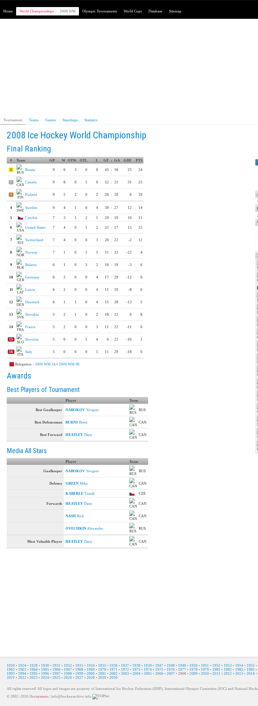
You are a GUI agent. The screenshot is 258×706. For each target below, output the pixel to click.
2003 (125, 673)
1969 (91, 669)
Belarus (31, 265)
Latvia (30, 290)
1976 (171, 669)
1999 (79, 673)
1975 (159, 669)
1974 (148, 669)
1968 (79, 669)
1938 (136, 665)
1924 (22, 665)
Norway (31, 252)
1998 (68, 673)
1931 (56, 665)
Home (8, 11)
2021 (11, 677)
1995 (34, 673)
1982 (228, 669)
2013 (239, 673)
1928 (34, 665)
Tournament (12, 120)
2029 (102, 677)
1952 (216, 665)
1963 (22, 669)
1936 (114, 665)
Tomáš (80, 493)
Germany (32, 277)
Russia (30, 170)
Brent (76, 422)
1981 (216, 669)
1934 (91, 665)
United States (35, 227)
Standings (70, 120)
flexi (39, 696)
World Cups (133, 11)
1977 (182, 669)
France (30, 327)
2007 (171, 673)
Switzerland (34, 240)
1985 (251, 669)
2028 (91, 677)
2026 (68, 677)
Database (155, 11)
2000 (91, 673)
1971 (114, 669)
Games (50, 120)
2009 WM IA (45, 364)
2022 (22, 677)
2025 (56, 677)
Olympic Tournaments (99, 11)
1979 (205, 669)
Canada (31, 182)
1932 (68, 665)
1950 (193, 665)
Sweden (31, 208)
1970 (102, 669)
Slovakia (32, 314)
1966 (56, 669)
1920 (11, 665)
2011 (216, 673)
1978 (193, 669)
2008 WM (68, 11)
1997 (56, 673)
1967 (68, 669)
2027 (79, 677)
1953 (228, 665)
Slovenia (32, 339)
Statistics (90, 120)
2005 (148, 673)
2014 (251, 673)
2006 (159, 673)
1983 (239, 669)
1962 (11, 669)
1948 (171, 665)
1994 (22, 673)
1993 (11, 673)
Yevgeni (82, 410)
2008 (182, 673)
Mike (77, 483)
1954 (239, 665)
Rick (75, 516)
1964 (34, 669)
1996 (45, 673)
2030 (114, 677)
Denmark (32, 302)
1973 (136, 669)
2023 (34, 677)
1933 (79, 665)
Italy (28, 352)
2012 (228, 673)
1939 (148, 665)
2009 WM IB (69, 364)
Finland (31, 194)
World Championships (36, 11)
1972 (125, 669)
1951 (205, 665)
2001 (102, 673)
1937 (125, 665)
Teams (34, 120)
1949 (182, 665)
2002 (114, 673)
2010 (205, 673)
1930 (45, 665)
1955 (251, 665)
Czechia (31, 218)
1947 (159, 665)
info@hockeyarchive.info (71, 696)
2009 (193, 673)
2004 (136, 673)
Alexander (84, 528)
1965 (45, 669)
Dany (79, 435)
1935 (102, 665)
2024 (45, 677)
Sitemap (175, 11)
